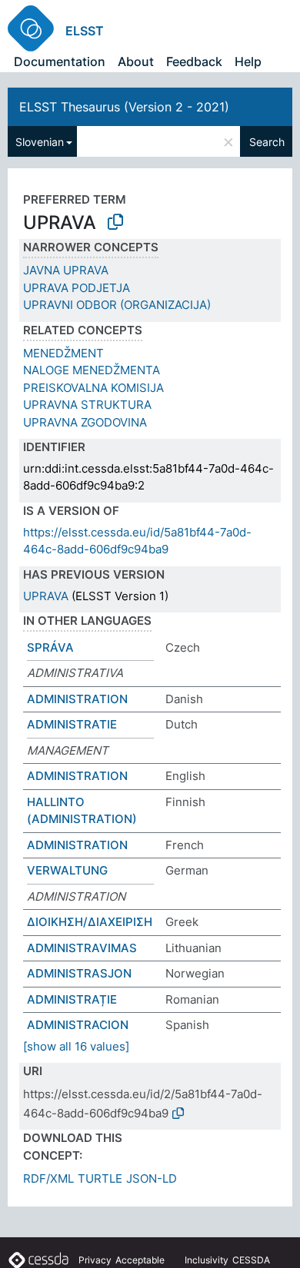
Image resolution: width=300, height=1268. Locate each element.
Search (267, 141)
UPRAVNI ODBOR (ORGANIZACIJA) (117, 304)
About (136, 61)
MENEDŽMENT (63, 353)
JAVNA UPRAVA (65, 270)
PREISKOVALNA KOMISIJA (93, 387)
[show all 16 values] (76, 1046)
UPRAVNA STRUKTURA (87, 404)
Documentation (59, 61)
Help (248, 61)
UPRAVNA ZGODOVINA (85, 422)
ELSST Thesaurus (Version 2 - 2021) (124, 107)
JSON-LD (151, 1178)
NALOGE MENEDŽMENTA (91, 370)
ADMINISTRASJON (79, 973)
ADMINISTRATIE (72, 724)
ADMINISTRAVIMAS (82, 948)
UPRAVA (45, 596)
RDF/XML (48, 1178)
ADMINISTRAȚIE (72, 999)
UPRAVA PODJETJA (76, 287)
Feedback (194, 61)
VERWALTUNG (67, 870)
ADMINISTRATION (77, 699)
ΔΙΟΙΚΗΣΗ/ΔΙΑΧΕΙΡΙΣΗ (89, 921)
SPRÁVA (50, 647)
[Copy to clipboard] (115, 222)
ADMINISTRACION (77, 1024)
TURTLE (100, 1178)
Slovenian (39, 141)
